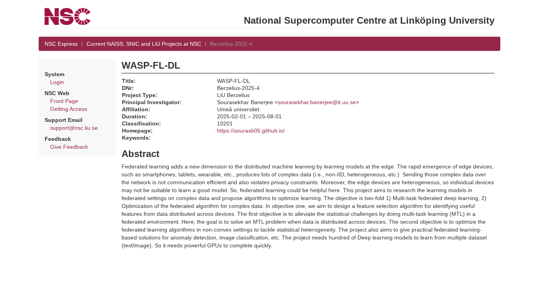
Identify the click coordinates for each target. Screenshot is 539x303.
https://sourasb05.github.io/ (251, 130)
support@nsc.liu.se (74, 128)
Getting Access (68, 109)
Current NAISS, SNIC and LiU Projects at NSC (143, 44)
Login (57, 82)
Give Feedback (69, 147)
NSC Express (61, 44)
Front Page (64, 101)
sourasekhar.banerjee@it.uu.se (317, 102)
